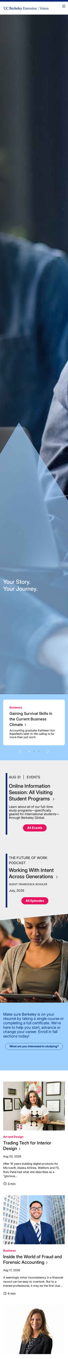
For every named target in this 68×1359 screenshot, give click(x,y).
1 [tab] (29, 751)
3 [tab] (38, 751)
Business (15, 707)
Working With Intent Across (31, 873)
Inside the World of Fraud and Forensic (32, 1259)
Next (47, 751)
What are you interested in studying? (34, 1046)
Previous (20, 751)
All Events (34, 828)
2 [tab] (34, 751)
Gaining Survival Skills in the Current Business (30, 719)
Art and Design (13, 1136)
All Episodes (35, 901)
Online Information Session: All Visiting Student (31, 792)
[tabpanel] (34, 722)
